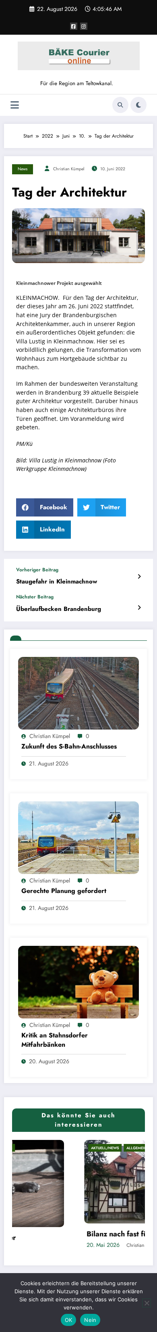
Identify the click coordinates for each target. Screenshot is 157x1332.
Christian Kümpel (68, 169)
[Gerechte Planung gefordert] (78, 837)
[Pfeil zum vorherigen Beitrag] (139, 576)
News (22, 169)
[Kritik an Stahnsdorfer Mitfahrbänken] (78, 981)
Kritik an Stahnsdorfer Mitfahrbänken (54, 1040)
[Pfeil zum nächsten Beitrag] (139, 608)
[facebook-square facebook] (73, 26)
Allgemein (74, 1147)
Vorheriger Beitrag (37, 570)
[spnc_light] (138, 105)
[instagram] (83, 26)
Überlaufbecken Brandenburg (58, 609)
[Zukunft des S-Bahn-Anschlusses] (78, 692)
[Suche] (120, 105)
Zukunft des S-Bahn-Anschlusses (69, 746)
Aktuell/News (42, 1147)
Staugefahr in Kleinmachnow (56, 581)
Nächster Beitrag (35, 597)
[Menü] (15, 105)
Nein (90, 1320)
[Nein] (146, 1303)
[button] (44, 507)
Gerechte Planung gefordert (63, 891)
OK (68, 1320)
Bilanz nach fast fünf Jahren (69, 1234)
